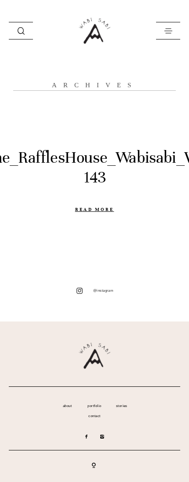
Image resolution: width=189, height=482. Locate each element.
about (67, 406)
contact (94, 416)
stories (121, 406)
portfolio (94, 406)
